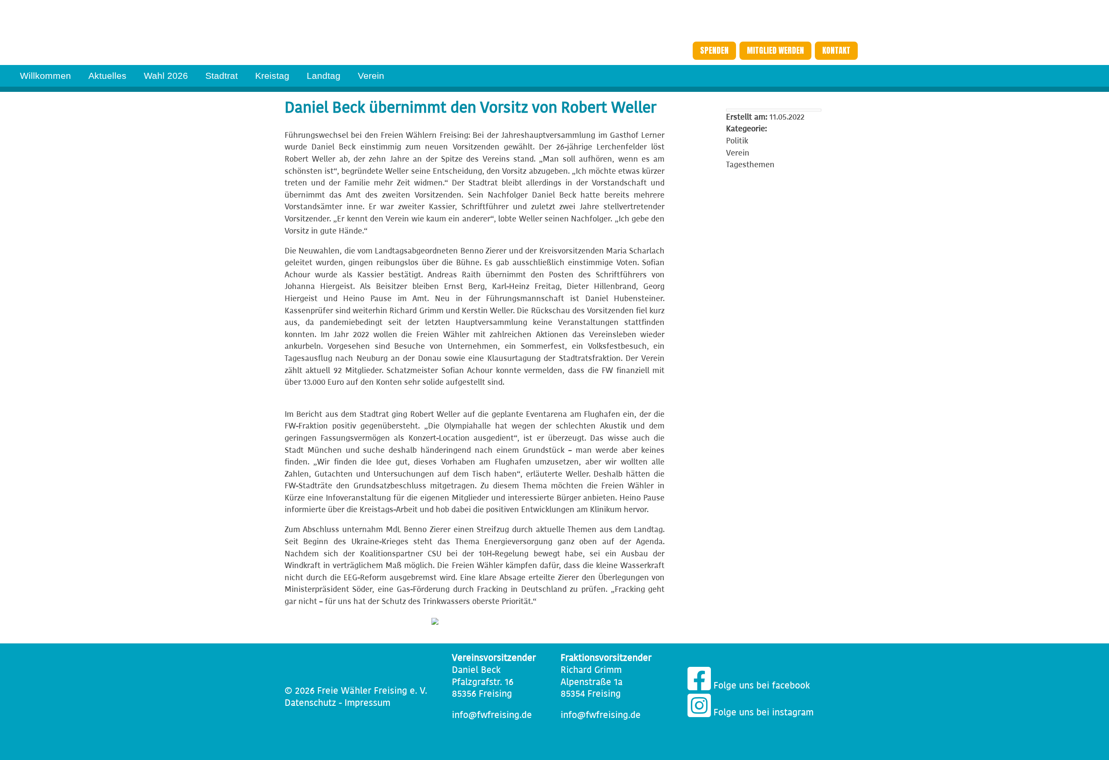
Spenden (714, 50)
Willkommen (45, 76)
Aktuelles (107, 76)
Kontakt (836, 50)
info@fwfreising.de (492, 715)
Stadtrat (221, 76)
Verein (371, 76)
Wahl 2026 (166, 76)
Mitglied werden (775, 50)
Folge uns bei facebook (760, 686)
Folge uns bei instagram (762, 712)
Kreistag (272, 76)
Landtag (323, 76)
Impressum (367, 703)
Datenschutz (310, 703)
